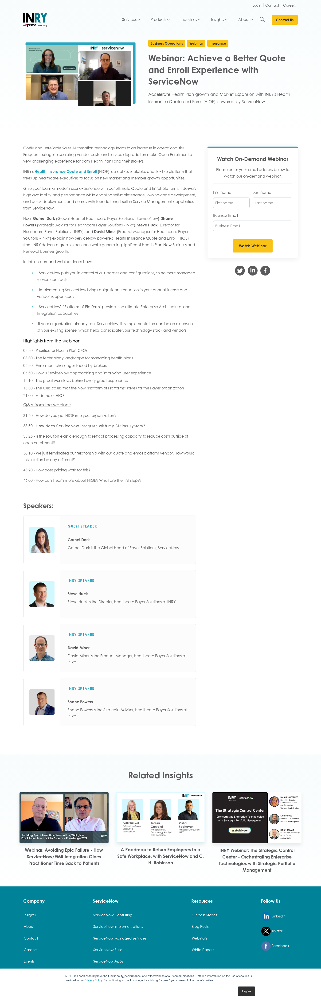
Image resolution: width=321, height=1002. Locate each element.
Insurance (218, 43)
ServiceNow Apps (108, 961)
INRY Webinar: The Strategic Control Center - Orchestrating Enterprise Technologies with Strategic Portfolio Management (257, 860)
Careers (289, 5)
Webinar (196, 43)
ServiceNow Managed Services (119, 938)
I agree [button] (246, 991)
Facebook (280, 946)
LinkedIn (278, 916)
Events (29, 961)
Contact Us (285, 20)
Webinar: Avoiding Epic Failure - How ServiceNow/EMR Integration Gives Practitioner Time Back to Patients (64, 856)
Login (256, 5)
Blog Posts (200, 926)
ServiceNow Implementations (118, 926)
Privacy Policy (93, 980)
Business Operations (167, 43)
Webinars (199, 938)
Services (129, 19)
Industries (188, 19)
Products (158, 19)
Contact (272, 5)
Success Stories (204, 915)
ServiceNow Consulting (112, 915)
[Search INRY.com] (265, 19)
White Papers (203, 950)
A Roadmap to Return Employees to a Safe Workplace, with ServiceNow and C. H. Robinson (160, 856)
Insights (217, 19)
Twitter (276, 931)
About (244, 19)
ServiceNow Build (107, 950)
